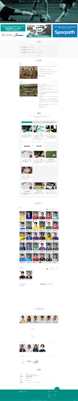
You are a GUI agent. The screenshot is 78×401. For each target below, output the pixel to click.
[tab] (26, 122)
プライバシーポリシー (45, 400)
